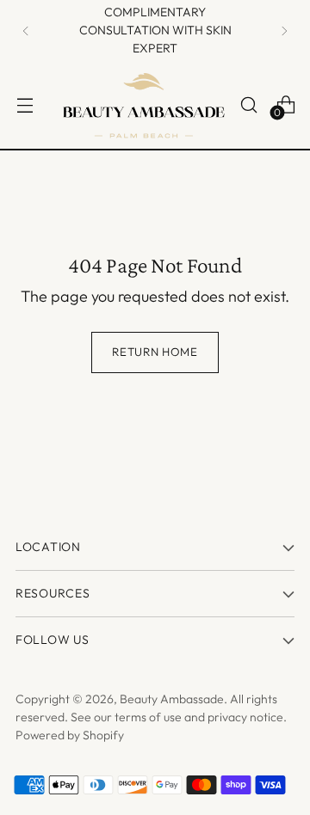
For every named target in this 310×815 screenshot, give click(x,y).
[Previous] (26, 30)
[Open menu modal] (24, 104)
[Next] (284, 30)
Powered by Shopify (70, 735)
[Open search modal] (248, 104)
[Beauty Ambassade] (144, 105)
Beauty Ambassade (172, 699)
